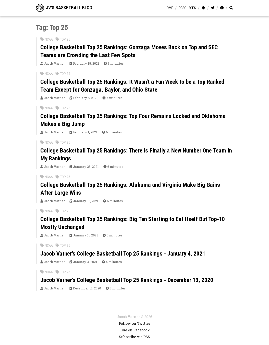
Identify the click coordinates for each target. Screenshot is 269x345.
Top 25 (64, 39)
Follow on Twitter (134, 323)
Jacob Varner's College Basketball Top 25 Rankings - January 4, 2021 (122, 253)
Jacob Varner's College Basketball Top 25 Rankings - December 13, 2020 (126, 279)
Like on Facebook (135, 330)
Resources (187, 8)
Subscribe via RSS (134, 336)
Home (168, 8)
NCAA (48, 39)
